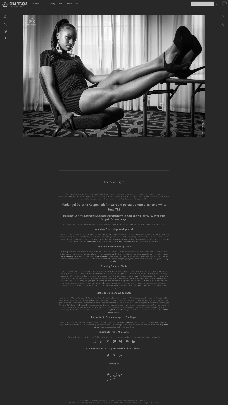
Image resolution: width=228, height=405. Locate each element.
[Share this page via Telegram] (114, 357)
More (60, 3)
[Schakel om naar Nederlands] (224, 4)
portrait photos (101, 256)
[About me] (114, 381)
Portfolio (36, 3)
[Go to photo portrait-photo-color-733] (223, 26)
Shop (44, 3)
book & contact (143, 400)
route (110, 400)
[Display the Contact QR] (121, 357)
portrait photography (68, 256)
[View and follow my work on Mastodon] (114, 343)
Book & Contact (72, 3)
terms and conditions (131, 400)
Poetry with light (114, 182)
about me (107, 259)
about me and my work (127, 241)
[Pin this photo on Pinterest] (5, 19)
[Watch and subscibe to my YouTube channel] (127, 343)
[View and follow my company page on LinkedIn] (133, 343)
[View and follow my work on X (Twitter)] (107, 343)
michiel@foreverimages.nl (99, 400)
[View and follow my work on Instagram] (94, 343)
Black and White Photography (121, 310)
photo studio (127, 322)
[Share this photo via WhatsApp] (5, 33)
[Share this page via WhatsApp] (107, 357)
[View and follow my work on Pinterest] (101, 343)
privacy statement (118, 400)
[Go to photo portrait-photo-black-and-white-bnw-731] (223, 19)
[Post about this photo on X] (5, 26)
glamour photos (142, 285)
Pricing (52, 3)
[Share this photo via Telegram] (5, 40)
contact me (91, 241)
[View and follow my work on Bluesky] (120, 343)
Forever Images (86, 400)
